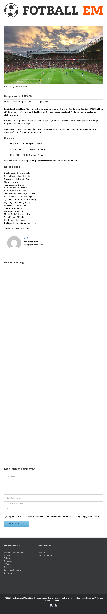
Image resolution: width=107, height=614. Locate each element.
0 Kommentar (46, 102)
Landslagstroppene (12, 570)
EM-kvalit (8, 573)
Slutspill (7, 567)
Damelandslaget (33, 102)
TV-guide (8, 564)
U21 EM (42, 552)
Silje (8, 102)
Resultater (8, 561)
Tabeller (7, 558)
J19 (24, 102)
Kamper (7, 555)
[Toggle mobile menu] (102, 19)
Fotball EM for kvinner (14, 552)
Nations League (45, 555)
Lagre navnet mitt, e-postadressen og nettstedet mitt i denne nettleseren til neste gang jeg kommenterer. (54, 516)
